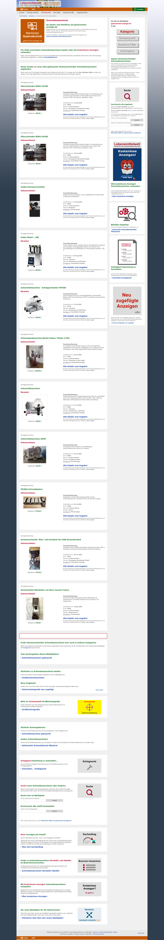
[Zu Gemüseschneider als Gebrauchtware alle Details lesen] (34, 205)
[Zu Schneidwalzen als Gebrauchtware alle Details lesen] (34, 502)
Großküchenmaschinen (33, 678)
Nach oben (99, 690)
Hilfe (33, 9)
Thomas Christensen (98, 934)
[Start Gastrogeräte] (40, 4)
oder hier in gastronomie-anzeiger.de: (121, 122)
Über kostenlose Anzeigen (123, 196)
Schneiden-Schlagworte (122, 278)
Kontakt (115, 932)
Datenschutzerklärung (106, 932)
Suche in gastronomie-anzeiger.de (30, 798)
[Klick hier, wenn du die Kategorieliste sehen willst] (127, 41)
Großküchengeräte (31, 709)
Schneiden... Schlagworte (34, 769)
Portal (25, 9)
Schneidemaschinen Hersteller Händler (41, 871)
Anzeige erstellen (33, 12)
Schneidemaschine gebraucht (36, 734)
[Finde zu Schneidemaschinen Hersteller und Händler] (89, 864)
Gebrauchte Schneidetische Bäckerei (40, 745)
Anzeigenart (66, 110)
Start (22, 12)
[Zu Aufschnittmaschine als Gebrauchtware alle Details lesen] (34, 356)
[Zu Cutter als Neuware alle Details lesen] (34, 256)
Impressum (96, 932)
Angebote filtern (82, 12)
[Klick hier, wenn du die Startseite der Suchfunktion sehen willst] (127, 93)
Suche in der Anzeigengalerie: (119, 118)
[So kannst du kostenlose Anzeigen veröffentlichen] (89, 888)
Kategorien (32, 16)
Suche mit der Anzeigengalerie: (29, 809)
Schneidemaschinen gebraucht (37, 658)
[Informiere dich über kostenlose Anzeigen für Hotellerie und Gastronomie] (127, 161)
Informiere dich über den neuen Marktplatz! (42, 918)
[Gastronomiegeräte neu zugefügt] (127, 301)
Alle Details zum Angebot (75, 114)
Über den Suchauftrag (32, 847)
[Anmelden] (138, 9)
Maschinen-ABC (68, 12)
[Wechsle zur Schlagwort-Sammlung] (89, 764)
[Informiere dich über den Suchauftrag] (89, 837)
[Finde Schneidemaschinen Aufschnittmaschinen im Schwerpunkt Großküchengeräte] (89, 706)
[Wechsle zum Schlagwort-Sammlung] (127, 252)
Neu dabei (56, 12)
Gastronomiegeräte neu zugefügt (38, 689)
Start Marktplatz (23, 16)
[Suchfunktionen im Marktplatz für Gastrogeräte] (89, 789)
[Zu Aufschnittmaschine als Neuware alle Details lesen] (34, 305)
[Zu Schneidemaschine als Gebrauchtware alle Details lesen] (34, 102)
